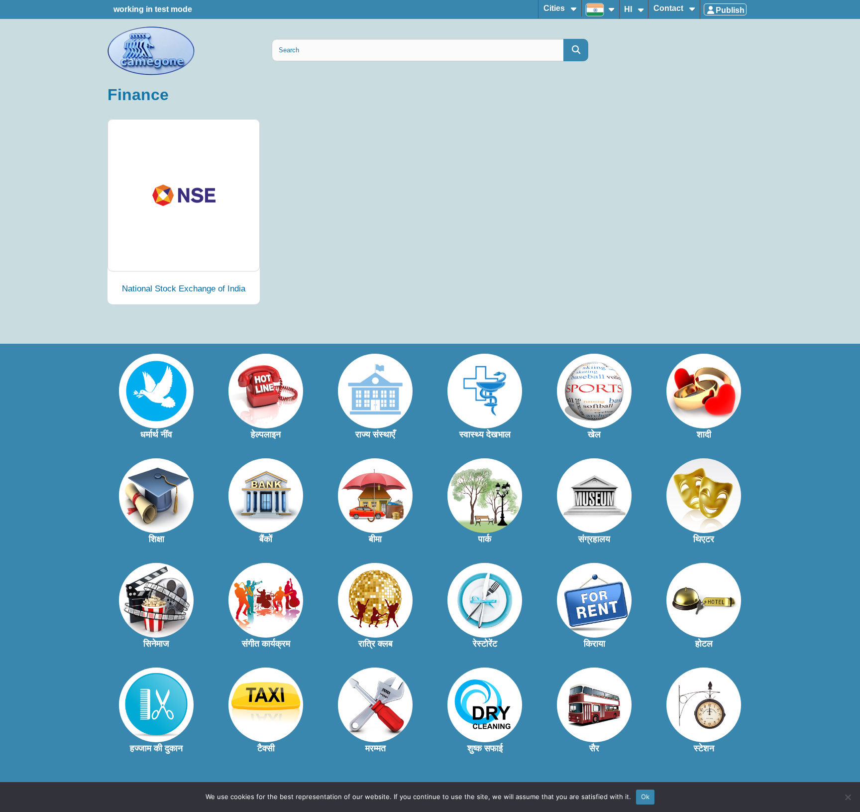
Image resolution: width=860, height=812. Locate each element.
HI (629, 9)
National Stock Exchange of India (183, 288)
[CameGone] (184, 50)
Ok (645, 797)
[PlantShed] (183, 195)
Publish (730, 10)
